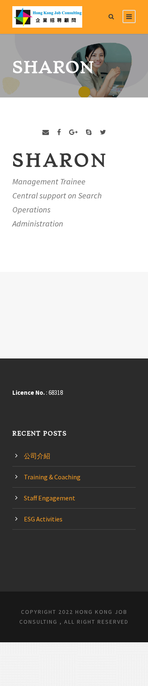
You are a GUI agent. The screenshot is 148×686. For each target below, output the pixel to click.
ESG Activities (43, 519)
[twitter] (103, 132)
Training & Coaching (52, 477)
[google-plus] (73, 132)
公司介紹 (37, 456)
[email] (45, 132)
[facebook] (59, 132)
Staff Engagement (49, 498)
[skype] (89, 132)
